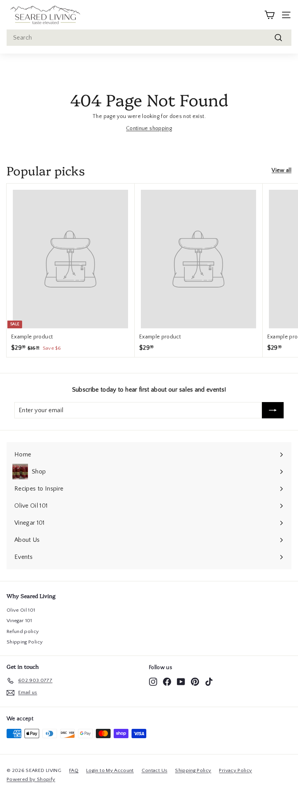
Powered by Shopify (31, 779)
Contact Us (155, 770)
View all (281, 170)
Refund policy (23, 631)
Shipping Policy (25, 642)
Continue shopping (149, 128)
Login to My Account (110, 770)
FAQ (73, 770)
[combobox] (149, 37)
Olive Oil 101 (21, 610)
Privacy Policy (235, 770)
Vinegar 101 (19, 620)
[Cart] (269, 14)
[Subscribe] (273, 410)
